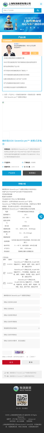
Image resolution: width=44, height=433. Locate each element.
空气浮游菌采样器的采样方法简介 (14, 83)
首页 (5, 94)
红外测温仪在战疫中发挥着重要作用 (15, 87)
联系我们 (32, 173)
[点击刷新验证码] (19, 352)
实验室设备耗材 (21, 94)
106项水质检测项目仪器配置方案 (14, 58)
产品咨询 (11, 173)
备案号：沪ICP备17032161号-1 (16, 419)
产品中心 (12, 94)
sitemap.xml (31, 419)
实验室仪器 (31, 94)
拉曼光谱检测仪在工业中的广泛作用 (15, 79)
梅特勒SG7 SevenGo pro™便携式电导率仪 (23, 373)
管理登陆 (29, 421)
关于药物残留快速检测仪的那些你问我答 (16, 75)
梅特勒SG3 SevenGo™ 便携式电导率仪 (22, 376)
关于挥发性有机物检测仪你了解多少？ (16, 70)
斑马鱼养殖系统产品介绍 (11, 66)
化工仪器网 (20, 421)
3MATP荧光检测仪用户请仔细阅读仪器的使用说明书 (20, 62)
